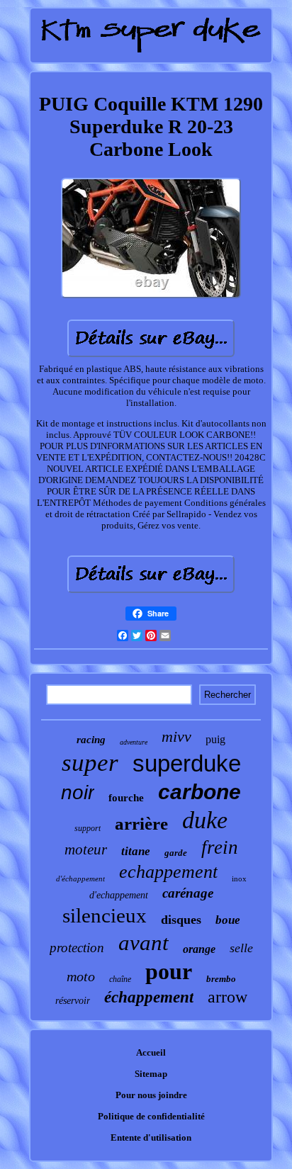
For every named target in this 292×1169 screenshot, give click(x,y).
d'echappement (118, 895)
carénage (187, 893)
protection (77, 947)
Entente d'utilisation (151, 1137)
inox (239, 878)
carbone (199, 791)
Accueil (151, 1052)
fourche (126, 797)
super (90, 762)
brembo (221, 978)
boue (227, 920)
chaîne (120, 979)
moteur (85, 849)
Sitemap (151, 1073)
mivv (176, 736)
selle (241, 948)
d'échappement (80, 878)
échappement (148, 997)
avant (143, 942)
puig (215, 739)
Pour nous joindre (151, 1095)
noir (77, 792)
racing (91, 739)
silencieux (104, 915)
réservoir (72, 1000)
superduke (187, 763)
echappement (168, 872)
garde (175, 852)
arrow (227, 997)
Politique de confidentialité (151, 1116)
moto (81, 976)
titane (135, 851)
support (87, 828)
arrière (141, 823)
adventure (133, 742)
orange (199, 949)
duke (205, 820)
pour (168, 971)
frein (219, 847)
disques (181, 920)
